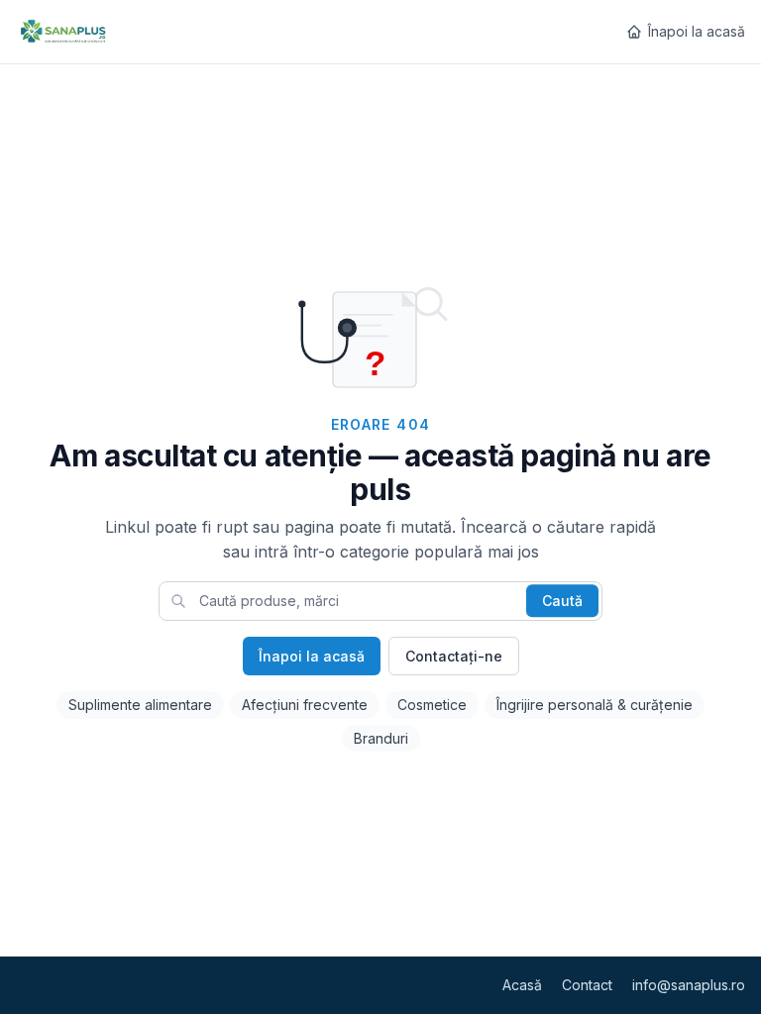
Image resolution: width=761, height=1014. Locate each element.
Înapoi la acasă (696, 31)
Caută (562, 600)
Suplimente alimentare (140, 704)
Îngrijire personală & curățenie (594, 704)
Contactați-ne (453, 656)
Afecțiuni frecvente (305, 704)
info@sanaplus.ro (688, 984)
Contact (587, 984)
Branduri (381, 738)
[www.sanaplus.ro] (62, 32)
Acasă (522, 984)
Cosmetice (432, 704)
